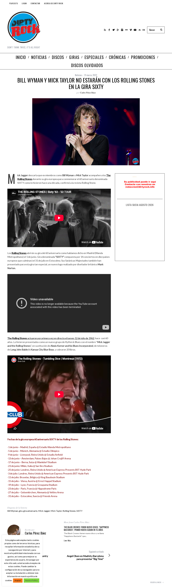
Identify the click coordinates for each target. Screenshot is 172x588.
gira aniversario (30, 511)
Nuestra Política (31, 580)
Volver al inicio (156, 582)
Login (24, 3)
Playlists (13, 3)
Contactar (35, 3)
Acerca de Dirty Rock (53, 3)
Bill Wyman (12, 511)
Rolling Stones (69, 511)
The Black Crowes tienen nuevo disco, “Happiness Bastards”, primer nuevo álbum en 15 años (86, 528)
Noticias (78, 75)
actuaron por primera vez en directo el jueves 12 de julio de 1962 (50, 338)
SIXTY (79, 511)
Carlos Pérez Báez (88, 92)
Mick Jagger (44, 511)
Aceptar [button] (18, 580)
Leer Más (67, 540)
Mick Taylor (56, 511)
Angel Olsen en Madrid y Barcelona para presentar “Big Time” (85, 555)
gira (20, 511)
